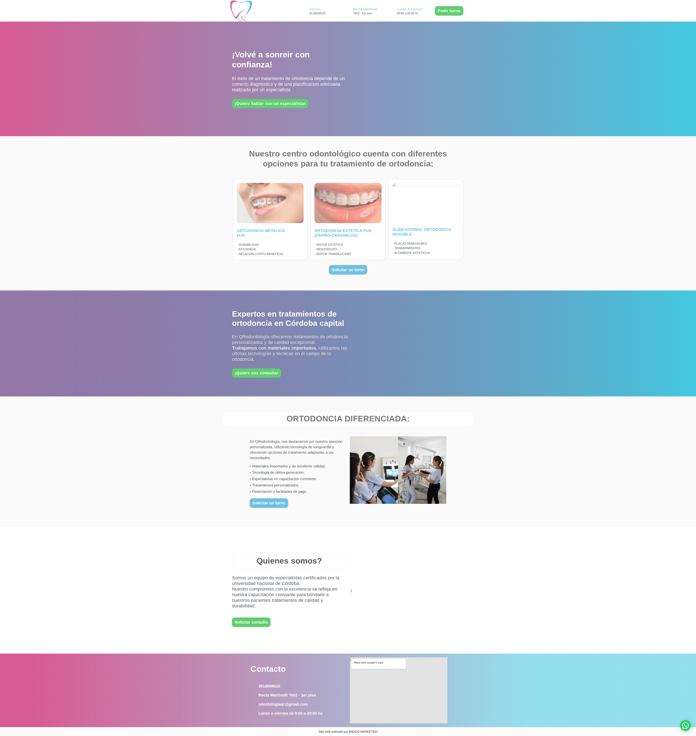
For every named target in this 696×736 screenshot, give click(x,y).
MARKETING (369, 731)
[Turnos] (304, 11)
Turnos (314, 9)
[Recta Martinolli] (348, 11)
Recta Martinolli (365, 9)
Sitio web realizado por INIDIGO (339, 731)
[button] (685, 725)
